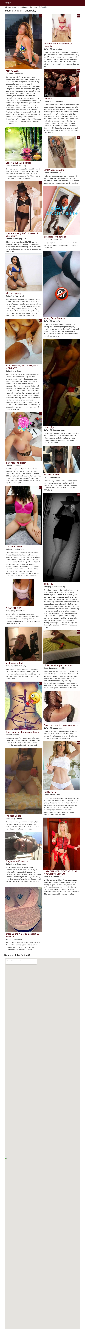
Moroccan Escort (15, 546)
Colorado (33, 7)
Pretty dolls (50, 792)
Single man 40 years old (18, 861)
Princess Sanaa (13, 815)
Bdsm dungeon (10, 7)
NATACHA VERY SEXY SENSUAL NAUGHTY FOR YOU (60, 872)
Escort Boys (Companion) (19, 163)
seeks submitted (14, 663)
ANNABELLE (12, 71)
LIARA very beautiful (54, 170)
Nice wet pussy (13, 293)
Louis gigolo (50, 427)
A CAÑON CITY (14, 608)
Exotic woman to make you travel (61, 725)
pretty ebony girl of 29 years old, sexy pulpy (23, 234)
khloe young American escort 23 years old (22, 935)
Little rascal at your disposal (58, 665)
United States (23, 7)
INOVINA (8, 3)
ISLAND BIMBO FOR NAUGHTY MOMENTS (22, 367)
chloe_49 (48, 584)
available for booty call (55, 236)
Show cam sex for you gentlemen (23, 732)
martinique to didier (16, 462)
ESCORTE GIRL (51, 474)
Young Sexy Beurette (54, 318)
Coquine (48, 98)
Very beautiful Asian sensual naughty (58, 44)
